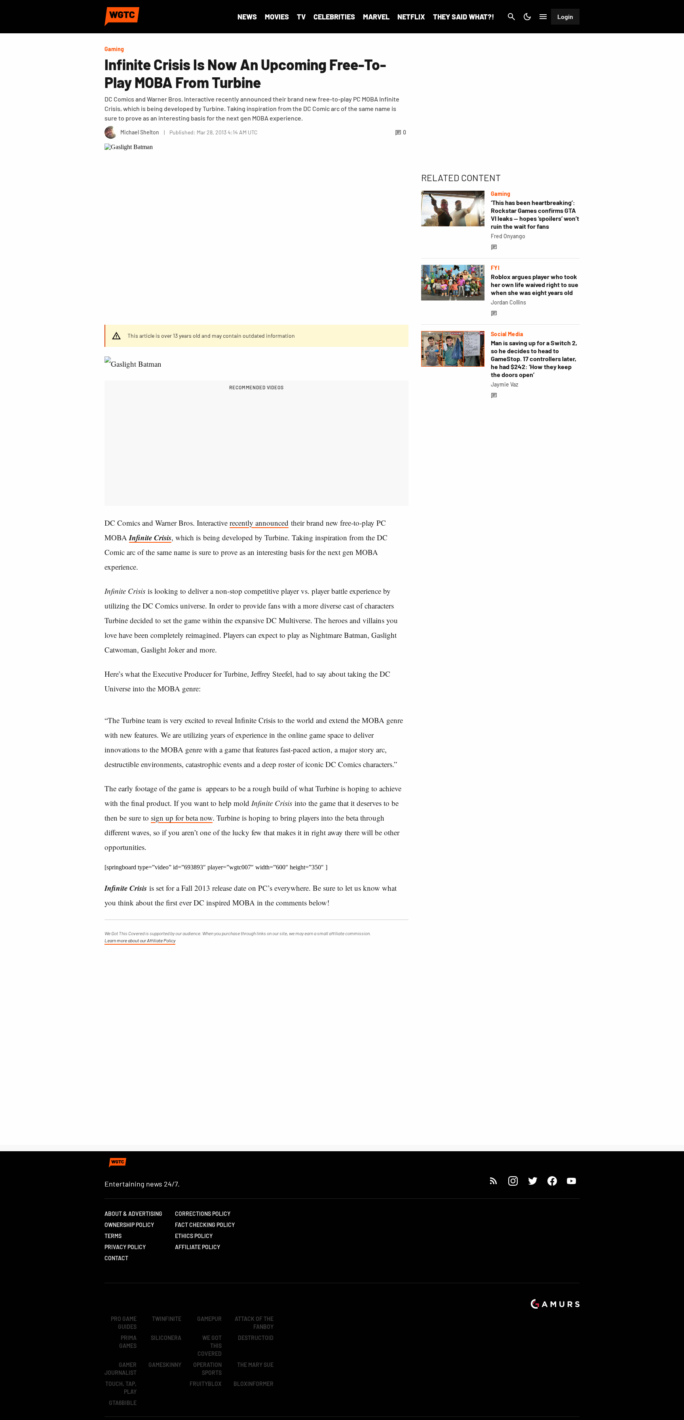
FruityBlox (206, 1383)
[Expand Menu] (543, 17)
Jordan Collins (508, 302)
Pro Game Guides (124, 1322)
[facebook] (552, 1181)
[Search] (511, 17)
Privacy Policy (125, 1247)
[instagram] (513, 1181)
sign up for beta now (182, 818)
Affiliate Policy (197, 1247)
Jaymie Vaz (504, 384)
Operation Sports (207, 1368)
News (247, 16)
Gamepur (209, 1318)
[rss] (494, 1181)
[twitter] (532, 1181)
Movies (277, 16)
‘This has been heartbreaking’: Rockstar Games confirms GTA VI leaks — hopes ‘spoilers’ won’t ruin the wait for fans (535, 214)
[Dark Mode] (527, 17)
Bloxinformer (254, 1383)
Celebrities (334, 16)
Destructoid (256, 1337)
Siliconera (166, 1337)
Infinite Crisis (150, 537)
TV (301, 16)
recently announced (259, 523)
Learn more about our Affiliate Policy (139, 940)
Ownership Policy (129, 1224)
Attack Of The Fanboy (254, 1322)
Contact (116, 1258)
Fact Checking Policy (205, 1224)
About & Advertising (133, 1213)
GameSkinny (164, 1364)
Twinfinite (166, 1318)
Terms (113, 1235)
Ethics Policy (194, 1235)
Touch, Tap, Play (121, 1387)
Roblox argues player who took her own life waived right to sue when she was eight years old (534, 284)
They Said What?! (463, 16)
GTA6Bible (123, 1402)
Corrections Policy (202, 1213)
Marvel (376, 16)
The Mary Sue (255, 1364)
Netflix (411, 16)
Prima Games (128, 1341)
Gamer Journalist (120, 1368)
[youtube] (571, 1181)
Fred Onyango (508, 236)
